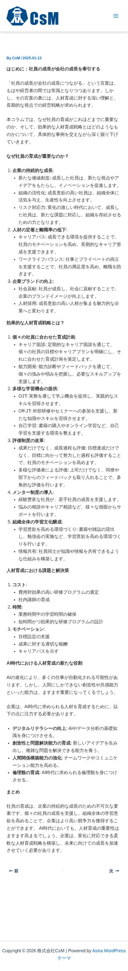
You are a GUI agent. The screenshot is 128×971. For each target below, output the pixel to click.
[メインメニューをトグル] (116, 16)
